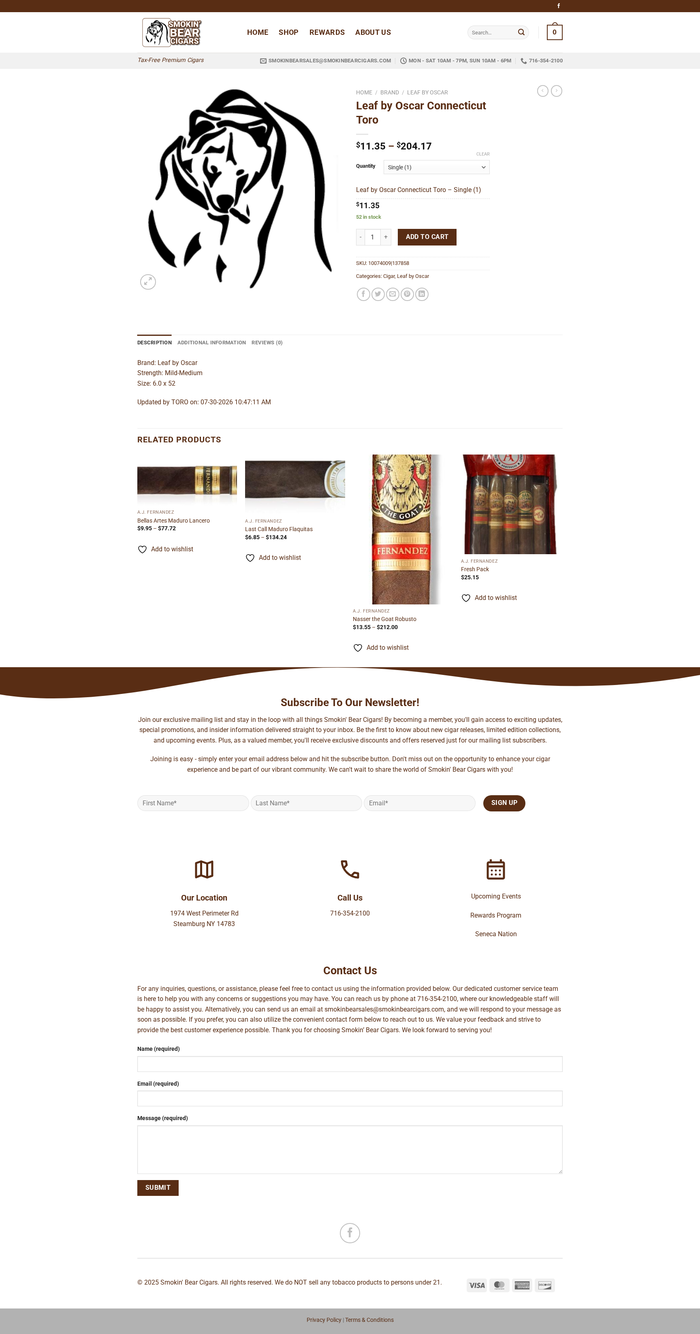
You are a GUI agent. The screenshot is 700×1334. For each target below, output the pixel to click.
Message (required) (162, 1118)
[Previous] (138, 560)
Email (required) (158, 1083)
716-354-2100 (350, 913)
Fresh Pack (475, 569)
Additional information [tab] (211, 342)
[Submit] (521, 32)
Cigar (389, 276)
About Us (373, 32)
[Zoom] (148, 282)
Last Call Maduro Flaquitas (279, 529)
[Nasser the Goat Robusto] (403, 529)
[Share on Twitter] (378, 294)
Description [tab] (154, 342)
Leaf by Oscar (427, 92)
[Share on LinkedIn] (422, 294)
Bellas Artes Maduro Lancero (173, 520)
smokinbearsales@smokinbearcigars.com (384, 1009)
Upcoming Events (496, 896)
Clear (483, 154)
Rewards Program (495, 915)
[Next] (560, 560)
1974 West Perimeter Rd (204, 913)
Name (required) (158, 1049)
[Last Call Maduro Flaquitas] (295, 484)
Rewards (327, 32)
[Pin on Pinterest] (407, 294)
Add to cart (427, 237)
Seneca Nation (496, 934)
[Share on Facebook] (363, 294)
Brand (389, 92)
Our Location (204, 898)
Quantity (366, 166)
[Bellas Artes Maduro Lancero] (187, 480)
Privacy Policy (324, 1320)
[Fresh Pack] (511, 505)
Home (257, 32)
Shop (289, 32)
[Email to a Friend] (392, 294)
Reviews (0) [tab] (267, 342)
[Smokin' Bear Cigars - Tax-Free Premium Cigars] (186, 32)
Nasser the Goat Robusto (384, 619)
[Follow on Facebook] (558, 6)
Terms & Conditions (369, 1320)
